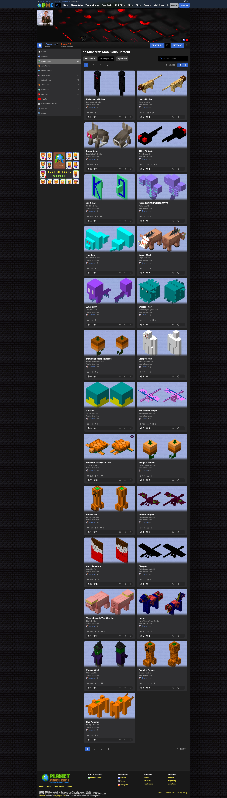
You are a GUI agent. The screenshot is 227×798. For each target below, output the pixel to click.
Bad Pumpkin (92, 722)
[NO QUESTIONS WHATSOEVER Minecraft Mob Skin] (162, 187)
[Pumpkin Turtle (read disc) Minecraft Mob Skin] (109, 447)
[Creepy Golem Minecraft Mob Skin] (162, 343)
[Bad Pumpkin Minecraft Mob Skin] (109, 706)
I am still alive (145, 99)
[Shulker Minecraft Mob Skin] (109, 395)
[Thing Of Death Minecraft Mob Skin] (162, 135)
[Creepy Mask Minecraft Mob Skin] (162, 239)
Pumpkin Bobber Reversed (99, 359)
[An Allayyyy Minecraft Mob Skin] (109, 291)
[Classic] (185, 65)
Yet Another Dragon (148, 410)
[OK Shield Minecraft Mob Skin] (109, 187)
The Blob (90, 255)
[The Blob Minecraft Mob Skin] (109, 239)
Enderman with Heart (96, 99)
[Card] (179, 65)
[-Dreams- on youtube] (187, 40)
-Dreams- (57, 1)
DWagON (143, 566)
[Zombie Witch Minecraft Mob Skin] (109, 654)
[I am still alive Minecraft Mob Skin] (162, 84)
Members (49, 1)
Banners (60, 108)
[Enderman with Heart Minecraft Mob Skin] (109, 84)
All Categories (105, 59)
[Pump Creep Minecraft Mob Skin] (109, 499)
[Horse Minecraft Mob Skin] (162, 602)
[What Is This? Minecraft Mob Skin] (162, 291)
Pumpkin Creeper (147, 670)
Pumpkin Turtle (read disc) (99, 462)
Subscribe (157, 45)
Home (42, 1)
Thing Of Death (146, 151)
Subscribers (60, 75)
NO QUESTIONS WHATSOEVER (153, 203)
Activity (44, 113)
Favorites (60, 94)
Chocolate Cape (93, 566)
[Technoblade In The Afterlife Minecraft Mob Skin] (109, 602)
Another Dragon (146, 514)
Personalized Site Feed (49, 104)
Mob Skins (89, 59)
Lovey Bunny (92, 151)
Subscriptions (60, 80)
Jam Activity (45, 66)
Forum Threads (60, 71)
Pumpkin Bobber (147, 462)
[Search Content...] (161, 58)
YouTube (45, 99)
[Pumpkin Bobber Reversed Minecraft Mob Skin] (109, 343)
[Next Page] (107, 65)
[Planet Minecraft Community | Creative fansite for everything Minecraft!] (56, 778)
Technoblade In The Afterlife (99, 618)
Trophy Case (60, 85)
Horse (142, 618)
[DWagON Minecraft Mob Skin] (162, 551)
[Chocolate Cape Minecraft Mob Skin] (109, 551)
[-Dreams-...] (57, 5)
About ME (44, 56)
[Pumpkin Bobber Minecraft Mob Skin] (162, 447)
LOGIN (174, 5)
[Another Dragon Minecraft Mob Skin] (162, 499)
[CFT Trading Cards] (59, 151)
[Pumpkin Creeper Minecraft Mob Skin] (162, 654)
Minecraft (42, 796)
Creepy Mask (145, 255)
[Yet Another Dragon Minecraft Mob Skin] (162, 395)
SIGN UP (184, 5)
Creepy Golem (145, 359)
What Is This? (145, 307)
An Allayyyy (91, 307)
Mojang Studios (60, 796)
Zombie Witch (92, 670)
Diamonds (60, 90)
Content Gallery (60, 61)
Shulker (90, 410)
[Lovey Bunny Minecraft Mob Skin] (109, 135)
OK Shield (91, 203)
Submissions (66, 1)
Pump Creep (92, 514)
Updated (121, 59)
